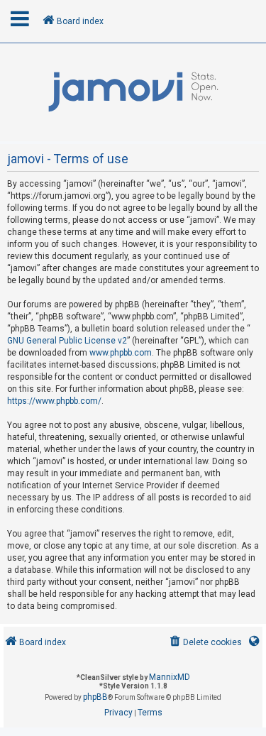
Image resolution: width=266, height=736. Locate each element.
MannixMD (169, 677)
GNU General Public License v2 (67, 341)
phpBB (95, 697)
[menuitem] (204, 643)
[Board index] (133, 92)
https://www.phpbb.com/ (54, 401)
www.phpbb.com (120, 353)
